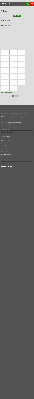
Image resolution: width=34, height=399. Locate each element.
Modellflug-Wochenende (7, 136)
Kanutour (3, 149)
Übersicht (17, 16)
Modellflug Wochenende (11, 123)
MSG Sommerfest (5, 140)
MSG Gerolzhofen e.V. (8, 4)
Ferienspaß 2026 (5, 145)
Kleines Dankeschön (6, 154)
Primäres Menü (32, 4)
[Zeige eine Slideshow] (7, 92)
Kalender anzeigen (6, 129)
